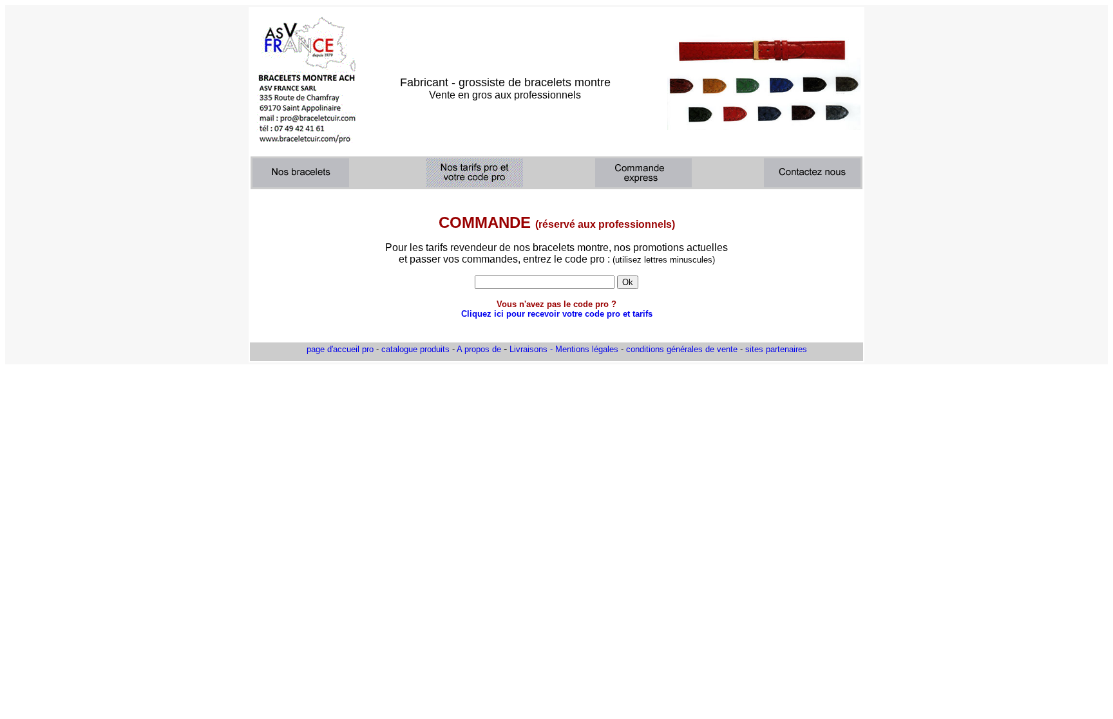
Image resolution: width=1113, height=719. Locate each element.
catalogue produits (415, 349)
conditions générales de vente (681, 349)
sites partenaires (776, 349)
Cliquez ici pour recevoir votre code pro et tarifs (556, 314)
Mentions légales (586, 349)
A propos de (479, 349)
